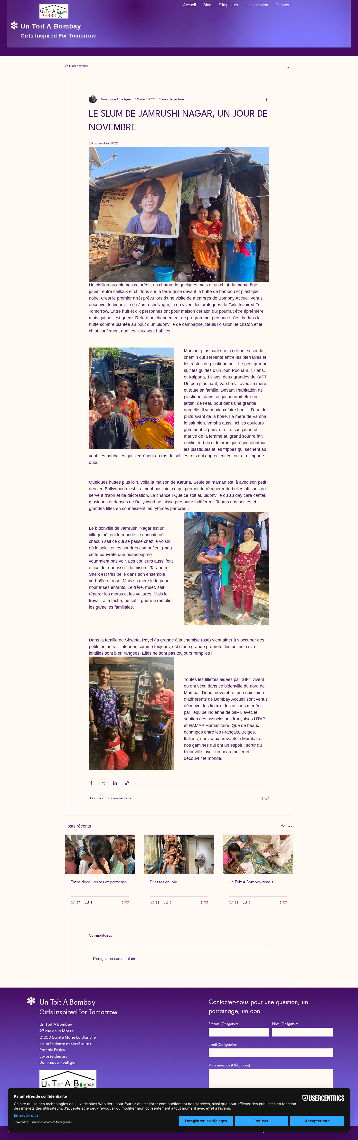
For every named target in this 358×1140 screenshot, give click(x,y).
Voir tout (287, 825)
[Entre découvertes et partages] (100, 854)
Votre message (229, 1065)
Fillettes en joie (163, 882)
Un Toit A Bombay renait (251, 882)
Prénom (224, 1024)
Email (223, 1044)
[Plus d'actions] (266, 99)
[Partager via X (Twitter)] (103, 783)
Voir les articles (76, 66)
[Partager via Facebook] (91, 783)
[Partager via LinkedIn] (115, 783)
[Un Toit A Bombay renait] (258, 854)
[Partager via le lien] (127, 783)
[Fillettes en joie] (179, 854)
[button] (287, 66)
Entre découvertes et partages (99, 882)
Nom (286, 1024)
